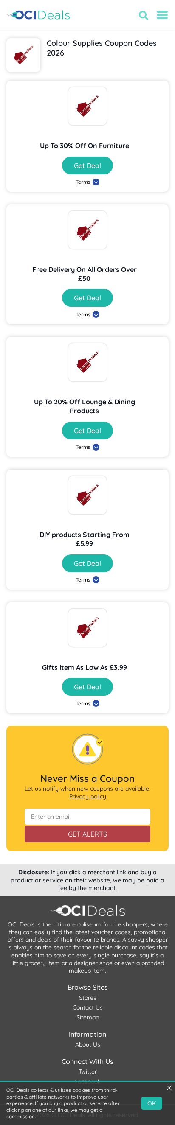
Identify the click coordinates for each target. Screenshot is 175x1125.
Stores (87, 998)
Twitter (88, 1071)
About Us (87, 1044)
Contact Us (88, 1007)
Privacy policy (87, 796)
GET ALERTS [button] (87, 834)
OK (151, 1103)
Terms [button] (83, 182)
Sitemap (87, 1017)
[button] (143, 15)
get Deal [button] (87, 165)
